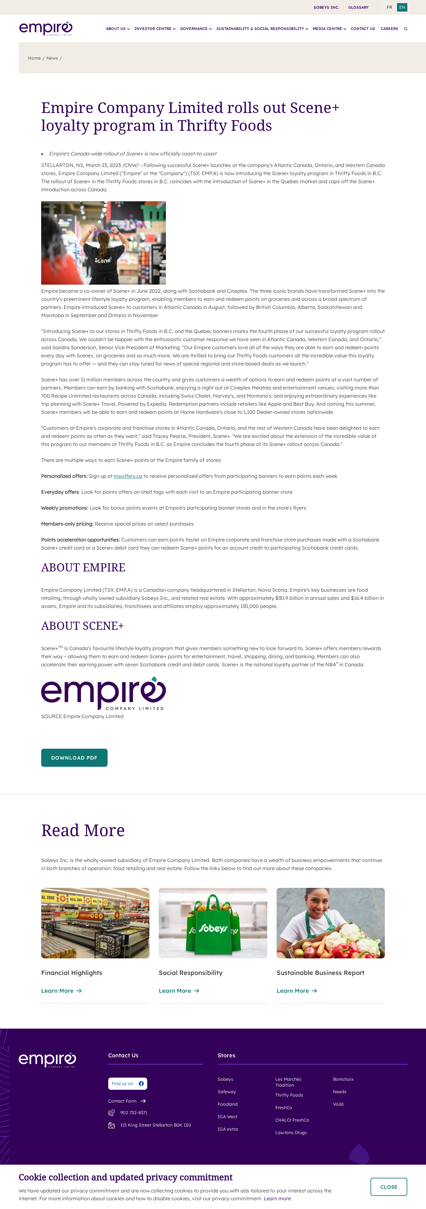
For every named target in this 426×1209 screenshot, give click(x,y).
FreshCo (283, 1107)
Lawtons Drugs (291, 1132)
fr (389, 7)
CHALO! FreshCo (292, 1120)
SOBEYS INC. (326, 7)
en (402, 7)
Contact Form (122, 1101)
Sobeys (225, 1079)
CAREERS (389, 28)
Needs (339, 1091)
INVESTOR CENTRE (153, 28)
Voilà (338, 1104)
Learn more (175, 990)
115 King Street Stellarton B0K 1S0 (155, 1125)
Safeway (227, 1091)
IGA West (227, 1116)
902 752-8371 (133, 1112)
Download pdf (74, 758)
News (52, 58)
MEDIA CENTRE (327, 28)
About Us (116, 28)
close (388, 1187)
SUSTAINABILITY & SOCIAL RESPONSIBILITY (260, 28)
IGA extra (228, 1129)
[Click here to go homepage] (46, 28)
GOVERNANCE (194, 28)
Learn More (57, 990)
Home (34, 58)
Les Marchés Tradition (288, 1082)
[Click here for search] (405, 28)
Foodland (228, 1104)
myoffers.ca (128, 476)
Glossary (358, 7)
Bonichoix (343, 1079)
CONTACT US (363, 28)
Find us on (122, 1083)
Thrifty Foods (289, 1095)
